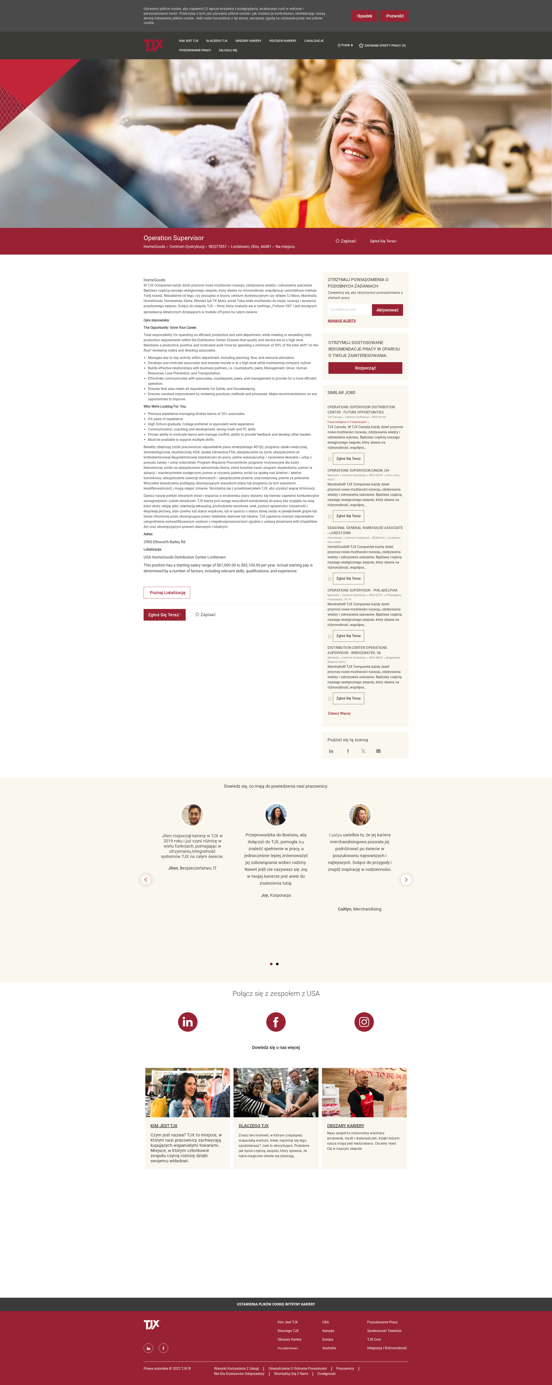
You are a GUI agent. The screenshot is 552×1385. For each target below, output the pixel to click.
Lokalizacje (314, 40)
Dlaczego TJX (216, 40)
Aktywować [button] (387, 310)
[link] (342, 321)
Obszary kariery (248, 40)
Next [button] (406, 879)
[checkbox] (346, 241)
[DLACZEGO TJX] (276, 1118)
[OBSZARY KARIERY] (364, 1118)
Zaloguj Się (228, 50)
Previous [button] (145, 879)
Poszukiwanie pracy (195, 50)
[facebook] (163, 1348)
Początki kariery (282, 40)
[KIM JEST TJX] (187, 1118)
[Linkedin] (148, 1348)
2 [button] (277, 964)
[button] (383, 241)
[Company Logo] (159, 45)
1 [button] (271, 964)
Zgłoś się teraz (350, 460)
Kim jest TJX (188, 40)
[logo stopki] (153, 1325)
